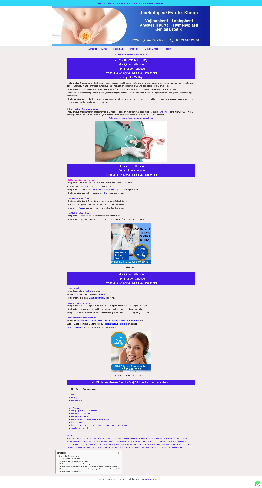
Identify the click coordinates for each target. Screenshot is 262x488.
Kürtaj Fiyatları (76, 400)
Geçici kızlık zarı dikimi (84, 441)
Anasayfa (92, 49)
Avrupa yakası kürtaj (142, 438)
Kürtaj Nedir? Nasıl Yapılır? (81, 413)
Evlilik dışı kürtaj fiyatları (172, 438)
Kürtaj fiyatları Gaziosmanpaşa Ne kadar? (75, 461)
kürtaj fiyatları (164, 112)
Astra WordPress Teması (153, 479)
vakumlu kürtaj (96, 447)
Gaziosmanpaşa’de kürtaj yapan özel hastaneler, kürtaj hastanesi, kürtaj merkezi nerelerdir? (91, 469)
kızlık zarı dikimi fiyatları (127, 444)
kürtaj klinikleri (171, 441)
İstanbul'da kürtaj (126, 447)
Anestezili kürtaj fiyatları (124, 438)
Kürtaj (104, 49)
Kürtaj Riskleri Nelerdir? (80, 416)
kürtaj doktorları (119, 441)
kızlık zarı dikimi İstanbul (157, 444)
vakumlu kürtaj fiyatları (111, 447)
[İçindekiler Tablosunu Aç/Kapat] (117, 453)
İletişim (168, 49)
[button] (108, 49)
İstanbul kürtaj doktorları (154, 447)
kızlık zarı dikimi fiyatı (142, 444)
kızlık (99, 444)
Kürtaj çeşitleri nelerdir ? (80, 428)
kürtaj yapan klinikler (89, 444)
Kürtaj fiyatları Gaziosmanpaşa (83, 389)
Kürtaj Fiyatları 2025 (144, 441)
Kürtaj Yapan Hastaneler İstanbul (84, 410)
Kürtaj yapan (182, 441)
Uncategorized (71, 447)
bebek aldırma (156, 438)
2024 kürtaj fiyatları (74, 438)
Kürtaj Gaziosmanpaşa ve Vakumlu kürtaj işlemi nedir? (79, 464)
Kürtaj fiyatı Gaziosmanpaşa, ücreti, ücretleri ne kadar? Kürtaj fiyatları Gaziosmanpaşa (89, 466)
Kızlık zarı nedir (171, 444)
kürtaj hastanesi (159, 441)
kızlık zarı (105, 444)
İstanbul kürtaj (76, 422)
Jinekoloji (133, 49)
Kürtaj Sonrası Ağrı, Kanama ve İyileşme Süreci (90, 419)
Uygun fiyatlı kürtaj (83, 447)
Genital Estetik (151, 49)
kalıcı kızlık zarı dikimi (100, 441)
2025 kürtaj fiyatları (89, 438)
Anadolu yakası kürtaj (106, 438)
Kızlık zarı (118, 49)
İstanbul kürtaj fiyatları (173, 447)
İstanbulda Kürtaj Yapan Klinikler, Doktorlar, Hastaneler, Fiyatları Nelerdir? (100, 425)
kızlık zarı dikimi (113, 444)
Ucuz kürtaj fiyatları (183, 444)
